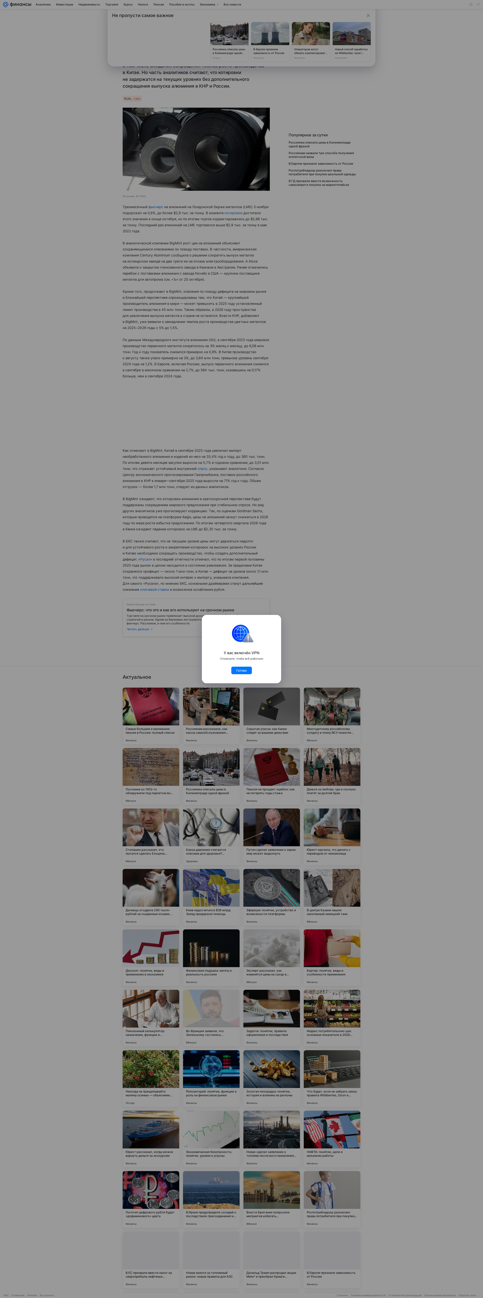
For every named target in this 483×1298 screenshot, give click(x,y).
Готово (241, 670)
